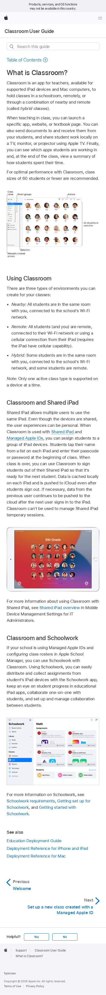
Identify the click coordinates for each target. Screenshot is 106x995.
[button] (27, 60)
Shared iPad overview (59, 607)
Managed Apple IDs (25, 438)
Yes (36, 937)
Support (21, 950)
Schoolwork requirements (31, 800)
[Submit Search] (12, 46)
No (65, 937)
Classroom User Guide (29, 31)
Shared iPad (62, 431)
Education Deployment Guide (34, 840)
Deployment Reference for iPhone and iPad (47, 848)
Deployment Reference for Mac (36, 856)
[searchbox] (53, 46)
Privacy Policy (35, 986)
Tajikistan (10, 973)
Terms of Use (12, 986)
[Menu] (100, 18)
